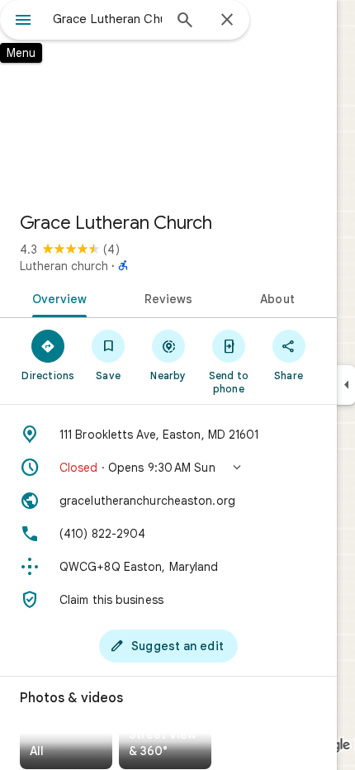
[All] (66, 746)
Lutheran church (64, 266)
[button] (168, 467)
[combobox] (107, 19)
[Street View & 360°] (165, 746)
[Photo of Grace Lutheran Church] (168, 99)
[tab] (56, 297)
